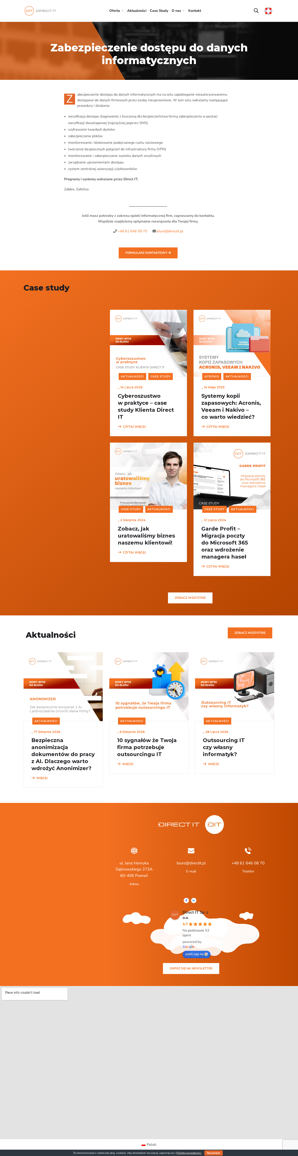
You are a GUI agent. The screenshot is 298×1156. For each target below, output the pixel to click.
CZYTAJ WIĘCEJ (134, 427)
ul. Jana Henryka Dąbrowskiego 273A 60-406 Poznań (134, 869)
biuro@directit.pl (170, 231)
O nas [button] (176, 10)
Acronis (211, 376)
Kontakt (194, 10)
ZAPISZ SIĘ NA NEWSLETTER (191, 968)
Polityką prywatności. (189, 1153)
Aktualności (136, 10)
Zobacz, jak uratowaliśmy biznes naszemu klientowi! (146, 535)
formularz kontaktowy (146, 253)
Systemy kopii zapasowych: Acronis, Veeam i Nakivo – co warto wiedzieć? (231, 406)
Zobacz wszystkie (190, 598)
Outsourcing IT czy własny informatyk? (224, 747)
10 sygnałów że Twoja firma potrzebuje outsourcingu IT (147, 747)
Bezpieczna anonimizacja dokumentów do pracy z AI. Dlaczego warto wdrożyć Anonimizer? (63, 754)
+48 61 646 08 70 (132, 231)
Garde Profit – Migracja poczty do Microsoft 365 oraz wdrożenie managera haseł (224, 542)
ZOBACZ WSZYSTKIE (250, 633)
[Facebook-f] (186, 900)
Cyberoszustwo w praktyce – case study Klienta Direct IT (146, 406)
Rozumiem (213, 1153)
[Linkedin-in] (193, 900)
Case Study (159, 10)
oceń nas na (194, 954)
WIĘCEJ (42, 778)
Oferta (114, 10)
